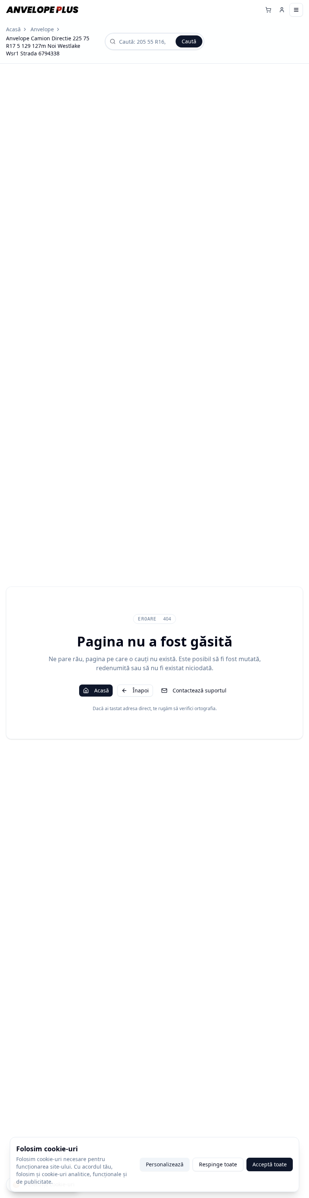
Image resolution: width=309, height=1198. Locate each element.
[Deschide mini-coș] (268, 10)
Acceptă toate (269, 1164)
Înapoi (141, 690)
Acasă (13, 29)
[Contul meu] (282, 10)
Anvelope (42, 29)
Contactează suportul (199, 690)
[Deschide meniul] (296, 10)
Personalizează (165, 1164)
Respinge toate (218, 1164)
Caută (189, 41)
